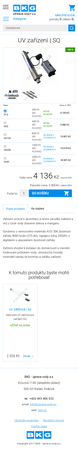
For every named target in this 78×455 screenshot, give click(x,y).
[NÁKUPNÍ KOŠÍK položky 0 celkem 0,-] (51, 9)
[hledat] (71, 28)
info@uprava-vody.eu (43, 404)
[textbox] (39, 28)
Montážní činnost (53, 420)
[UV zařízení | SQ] (39, 67)
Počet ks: (12, 193)
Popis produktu (15, 208)
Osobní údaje (39, 426)
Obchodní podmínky (26, 420)
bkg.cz (42, 410)
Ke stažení (37, 208)
